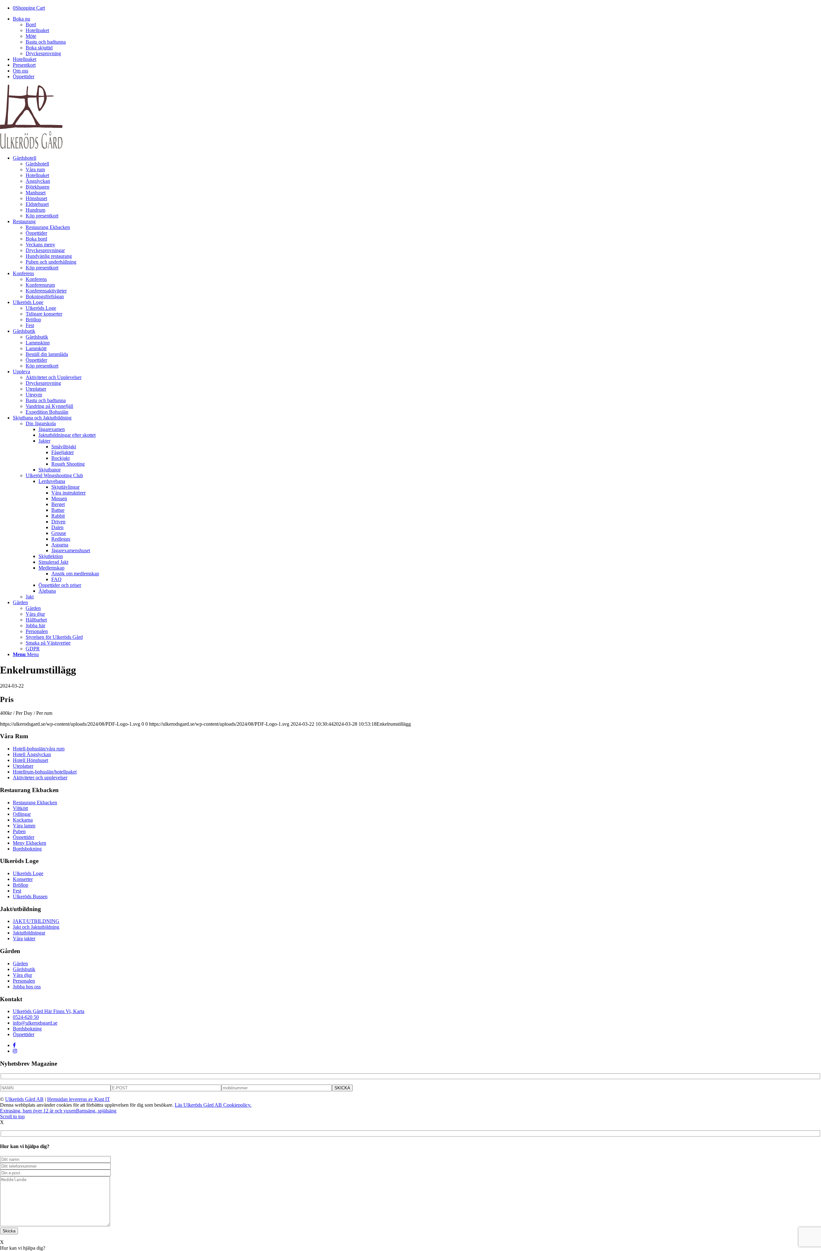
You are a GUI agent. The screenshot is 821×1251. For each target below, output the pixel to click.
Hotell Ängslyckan (32, 754)
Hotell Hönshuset (30, 760)
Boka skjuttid (39, 47)
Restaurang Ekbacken (35, 802)
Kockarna (23, 820)
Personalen (24, 981)
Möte (31, 36)
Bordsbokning (27, 848)
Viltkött (20, 808)
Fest (17, 890)
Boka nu (21, 18)
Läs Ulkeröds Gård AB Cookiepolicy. (213, 1105)
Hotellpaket (37, 30)
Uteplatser (23, 766)
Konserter (23, 879)
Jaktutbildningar (29, 932)
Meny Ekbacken (29, 843)
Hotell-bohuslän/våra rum (38, 748)
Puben (19, 831)
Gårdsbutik (24, 969)
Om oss (20, 70)
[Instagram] (15, 1051)
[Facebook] (14, 1045)
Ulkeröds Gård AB (24, 1099)
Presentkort (24, 65)
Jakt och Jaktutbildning (36, 927)
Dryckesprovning (43, 53)
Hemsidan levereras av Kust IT (78, 1099)
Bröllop (20, 885)
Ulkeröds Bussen (30, 896)
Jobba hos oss (27, 986)
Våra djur (22, 975)
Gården (20, 963)
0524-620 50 (26, 1017)
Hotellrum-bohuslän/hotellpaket (45, 771)
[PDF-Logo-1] (31, 147)
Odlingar (22, 814)
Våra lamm (24, 825)
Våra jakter (24, 938)
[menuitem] (417, 187)
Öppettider (23, 76)
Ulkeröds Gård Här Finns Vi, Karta (48, 1011)
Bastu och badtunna (46, 42)
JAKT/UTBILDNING (36, 921)
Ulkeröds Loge (28, 873)
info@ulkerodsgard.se (35, 1023)
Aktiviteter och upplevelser (40, 777)
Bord (31, 24)
